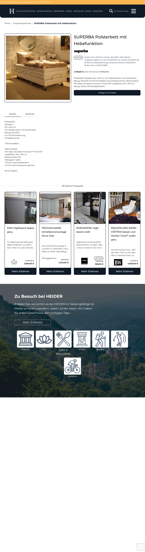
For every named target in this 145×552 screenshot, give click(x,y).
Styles (19, 26)
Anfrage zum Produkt (107, 93)
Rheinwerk (98, 11)
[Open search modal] (111, 11)
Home (7, 23)
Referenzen (59, 11)
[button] (44, 11)
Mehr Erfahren (20, 271)
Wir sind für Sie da (121, 11)
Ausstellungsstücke (22, 23)
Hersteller (78, 11)
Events (88, 11)
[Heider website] (11, 11)
